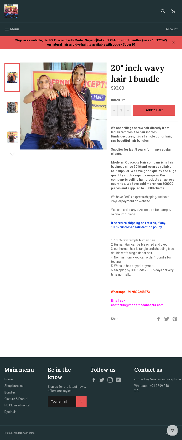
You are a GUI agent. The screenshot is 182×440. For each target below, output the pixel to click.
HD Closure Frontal (17, 405)
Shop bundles (14, 386)
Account (172, 29)
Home (8, 379)
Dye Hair (10, 412)
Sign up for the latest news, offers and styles (67, 389)
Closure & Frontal (16, 399)
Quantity (118, 100)
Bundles (10, 392)
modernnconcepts (24, 433)
